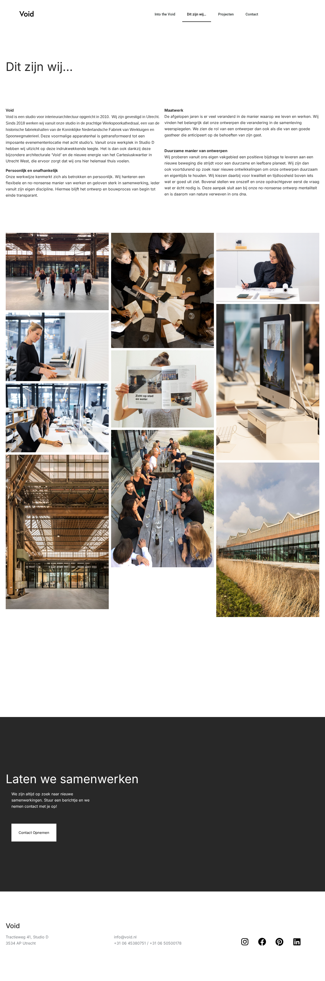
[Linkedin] (297, 942)
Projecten (226, 14)
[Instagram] (245, 942)
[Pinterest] (279, 942)
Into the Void (165, 14)
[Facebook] (262, 942)
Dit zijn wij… (196, 14)
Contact (252, 14)
